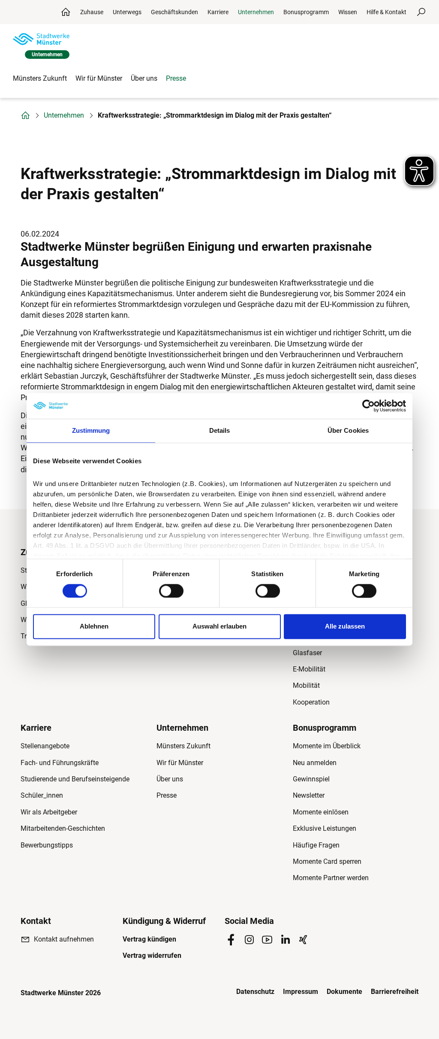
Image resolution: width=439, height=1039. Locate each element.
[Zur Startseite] (41, 39)
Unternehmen (64, 115)
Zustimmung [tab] (91, 430)
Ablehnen (94, 626)
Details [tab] (219, 430)
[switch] (171, 591)
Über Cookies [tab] (348, 430)
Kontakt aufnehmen (64, 939)
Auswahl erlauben (219, 626)
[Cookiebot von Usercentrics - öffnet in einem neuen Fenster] (368, 405)
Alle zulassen (345, 626)
